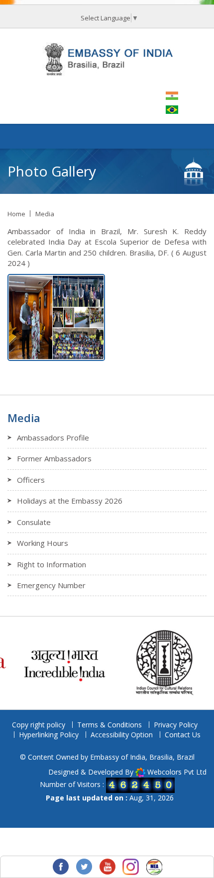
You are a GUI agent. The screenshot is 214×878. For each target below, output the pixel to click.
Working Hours (42, 543)
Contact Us (183, 734)
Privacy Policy (176, 724)
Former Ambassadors (54, 458)
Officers (31, 480)
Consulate (34, 522)
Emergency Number (51, 585)
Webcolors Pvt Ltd (177, 772)
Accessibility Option (122, 734)
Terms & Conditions (109, 724)
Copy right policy (38, 724)
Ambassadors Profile (53, 437)
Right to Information (51, 564)
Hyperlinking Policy (49, 734)
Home (16, 213)
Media (44, 213)
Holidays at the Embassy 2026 (69, 501)
